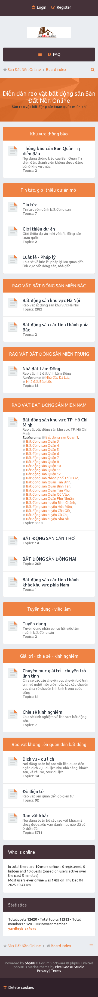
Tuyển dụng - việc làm (49, 609)
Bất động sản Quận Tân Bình (48, 482)
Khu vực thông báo (49, 133)
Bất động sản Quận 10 (43, 466)
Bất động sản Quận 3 (42, 441)
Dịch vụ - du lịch (38, 759)
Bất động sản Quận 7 (42, 457)
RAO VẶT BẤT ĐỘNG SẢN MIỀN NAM (49, 405)
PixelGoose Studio (69, 967)
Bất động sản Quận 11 (43, 470)
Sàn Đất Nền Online (24, 946)
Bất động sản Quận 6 (42, 453)
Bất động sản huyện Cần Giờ (48, 511)
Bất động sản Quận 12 (43, 474)
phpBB (30, 963)
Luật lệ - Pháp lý (39, 257)
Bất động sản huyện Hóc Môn (49, 506)
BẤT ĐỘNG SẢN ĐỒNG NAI (49, 559)
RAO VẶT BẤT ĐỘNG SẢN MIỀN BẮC (49, 285)
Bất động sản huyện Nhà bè (47, 519)
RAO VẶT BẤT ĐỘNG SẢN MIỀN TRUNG (49, 354)
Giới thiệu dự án (39, 228)
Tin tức (30, 204)
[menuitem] (38, 7)
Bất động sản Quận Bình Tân (48, 486)
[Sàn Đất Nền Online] (49, 32)
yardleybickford (22, 928)
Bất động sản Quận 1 (61, 437)
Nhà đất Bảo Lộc (39, 381)
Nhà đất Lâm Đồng (41, 368)
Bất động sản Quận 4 (42, 445)
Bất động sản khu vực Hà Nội (51, 300)
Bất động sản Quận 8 (42, 462)
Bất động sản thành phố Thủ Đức (52, 478)
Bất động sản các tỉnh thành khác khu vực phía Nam (51, 582)
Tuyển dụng (34, 623)
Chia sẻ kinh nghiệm (42, 712)
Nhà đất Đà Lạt (57, 377)
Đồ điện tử (33, 791)
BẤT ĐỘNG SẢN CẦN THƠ (49, 538)
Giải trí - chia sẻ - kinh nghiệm (49, 656)
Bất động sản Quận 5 (42, 449)
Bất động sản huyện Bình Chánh (50, 502)
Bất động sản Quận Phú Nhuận (50, 498)
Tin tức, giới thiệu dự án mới (49, 190)
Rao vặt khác (36, 815)
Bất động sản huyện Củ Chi (47, 515)
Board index (61, 946)
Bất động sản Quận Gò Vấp (47, 494)
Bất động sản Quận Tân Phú (48, 490)
